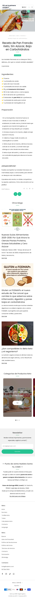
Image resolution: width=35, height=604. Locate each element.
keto (18, 35)
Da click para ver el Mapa (17, 496)
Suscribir (17, 451)
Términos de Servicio (8, 548)
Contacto (5, 524)
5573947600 (6, 569)
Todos (3, 518)
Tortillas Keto (6, 515)
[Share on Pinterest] (30, 188)
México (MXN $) (16, 582)
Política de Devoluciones (9, 542)
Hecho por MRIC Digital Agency (17, 594)
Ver (17, 403)
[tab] (17, 420)
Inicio (3, 509)
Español (16, 585)
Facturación (5, 554)
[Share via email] (32, 188)
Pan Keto (4, 512)
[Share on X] (27, 188)
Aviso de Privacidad (8, 539)
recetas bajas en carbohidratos (17, 38)
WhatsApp (5, 557)
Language (5, 527)
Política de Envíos (7, 545)
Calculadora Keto (7, 521)
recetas (22, 35)
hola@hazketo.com (8, 566)
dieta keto (12, 35)
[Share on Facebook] (24, 188)
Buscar (4, 536)
